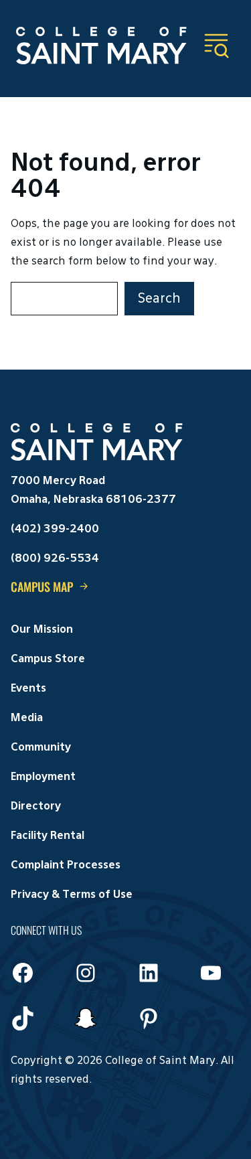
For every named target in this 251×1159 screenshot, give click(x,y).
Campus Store (48, 659)
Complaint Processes (65, 865)
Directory (36, 806)
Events (28, 689)
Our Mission (42, 630)
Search (159, 298)
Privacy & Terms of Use (72, 895)
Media (27, 718)
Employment (43, 777)
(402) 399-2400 (55, 529)
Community (41, 748)
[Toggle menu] (216, 45)
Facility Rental (47, 836)
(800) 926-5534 (55, 559)
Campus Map (42, 586)
